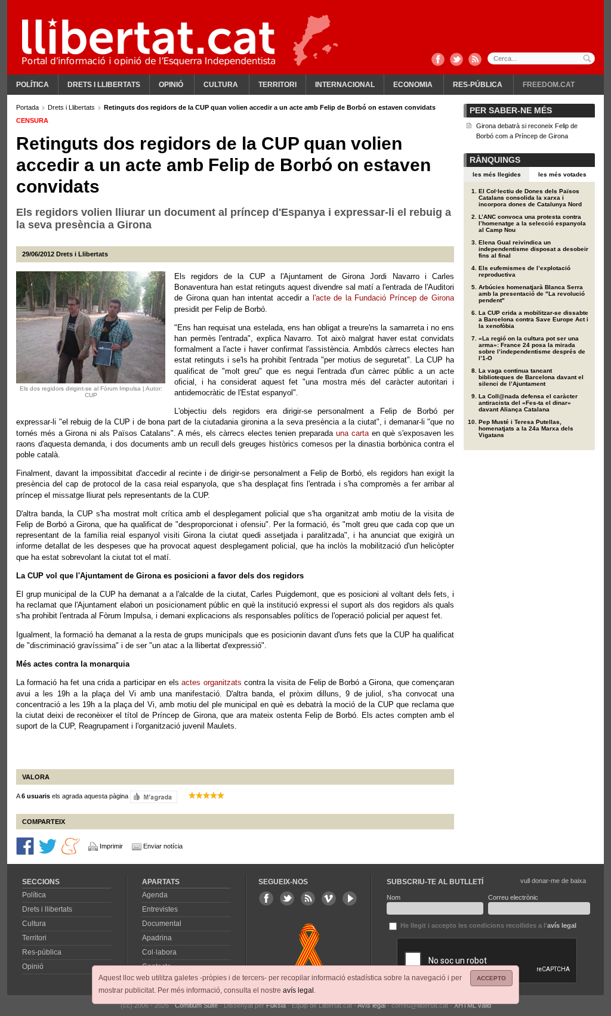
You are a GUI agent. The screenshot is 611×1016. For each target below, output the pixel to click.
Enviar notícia (163, 846)
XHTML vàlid (472, 1005)
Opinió (171, 84)
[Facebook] (438, 60)
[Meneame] (70, 844)
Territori (277, 84)
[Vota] (153, 796)
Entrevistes (160, 909)
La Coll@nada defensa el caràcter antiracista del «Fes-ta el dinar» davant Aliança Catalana (528, 403)
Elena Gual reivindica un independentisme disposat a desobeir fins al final (533, 249)
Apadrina (157, 938)
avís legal (298, 990)
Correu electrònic (513, 897)
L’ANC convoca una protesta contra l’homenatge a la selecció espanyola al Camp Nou (532, 223)
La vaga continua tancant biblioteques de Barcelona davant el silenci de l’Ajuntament (531, 377)
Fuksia (276, 1005)
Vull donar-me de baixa (553, 880)
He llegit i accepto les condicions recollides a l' (487, 925)
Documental (161, 923)
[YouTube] (349, 898)
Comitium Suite (196, 1005)
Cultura (220, 84)
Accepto (491, 978)
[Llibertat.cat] (148, 42)
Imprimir (111, 846)
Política (32, 84)
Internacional (345, 84)
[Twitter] (456, 60)
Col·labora (159, 952)
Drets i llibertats (103, 84)
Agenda (155, 895)
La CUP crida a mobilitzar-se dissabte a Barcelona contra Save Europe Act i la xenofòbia (533, 319)
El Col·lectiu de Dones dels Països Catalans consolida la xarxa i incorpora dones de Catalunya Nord (530, 197)
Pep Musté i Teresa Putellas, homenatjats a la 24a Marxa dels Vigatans (526, 428)
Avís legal (371, 1005)
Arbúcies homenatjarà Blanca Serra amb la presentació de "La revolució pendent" (532, 293)
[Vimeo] (329, 898)
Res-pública (477, 84)
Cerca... (541, 58)
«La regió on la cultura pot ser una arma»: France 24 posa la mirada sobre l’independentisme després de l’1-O (532, 348)
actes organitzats (211, 682)
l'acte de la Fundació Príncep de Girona (383, 297)
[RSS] (475, 60)
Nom (393, 897)
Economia (413, 84)
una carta (352, 433)
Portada (28, 107)
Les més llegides (497, 174)
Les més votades (562, 174)
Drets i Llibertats (72, 107)
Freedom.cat (549, 84)
